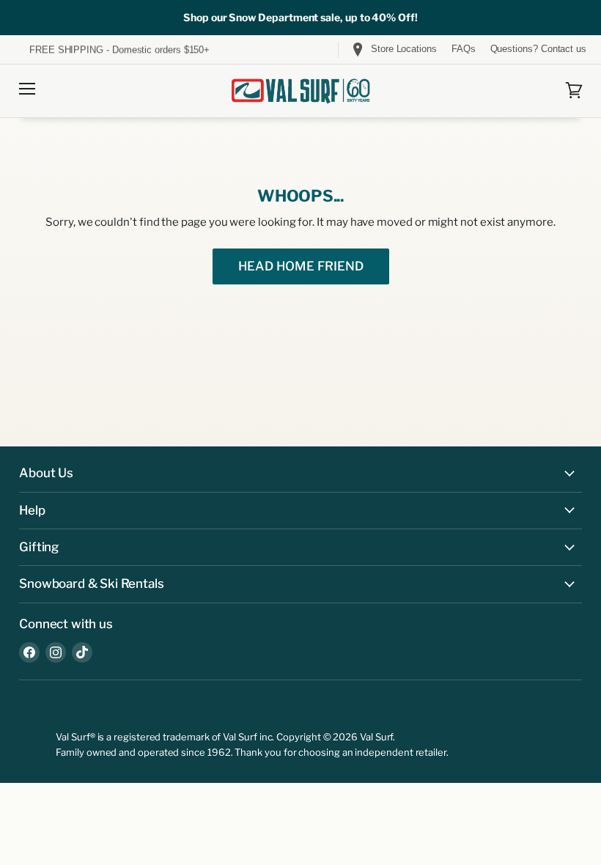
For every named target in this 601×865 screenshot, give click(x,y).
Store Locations (404, 48)
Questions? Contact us (538, 49)
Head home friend (301, 266)
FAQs (463, 49)
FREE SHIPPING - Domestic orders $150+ (117, 50)
